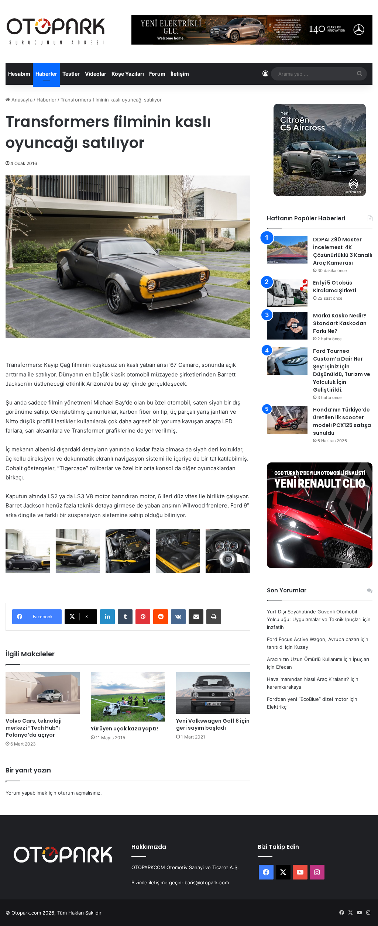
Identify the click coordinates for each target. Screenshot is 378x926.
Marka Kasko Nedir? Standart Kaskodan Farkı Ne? (340, 323)
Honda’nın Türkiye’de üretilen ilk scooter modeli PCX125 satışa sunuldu (342, 421)
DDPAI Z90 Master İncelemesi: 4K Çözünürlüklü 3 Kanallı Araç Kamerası (342, 251)
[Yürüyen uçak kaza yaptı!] (128, 697)
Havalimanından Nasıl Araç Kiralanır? (308, 679)
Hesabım (19, 73)
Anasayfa (21, 100)
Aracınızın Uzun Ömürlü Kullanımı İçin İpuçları (318, 659)
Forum (157, 73)
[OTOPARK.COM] (56, 31)
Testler (71, 73)
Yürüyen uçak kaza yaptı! (124, 728)
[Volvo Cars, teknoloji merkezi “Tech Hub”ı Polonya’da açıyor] (43, 693)
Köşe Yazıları (127, 73)
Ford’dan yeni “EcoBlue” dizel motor (307, 699)
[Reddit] (160, 616)
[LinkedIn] (107, 616)
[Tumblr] (125, 616)
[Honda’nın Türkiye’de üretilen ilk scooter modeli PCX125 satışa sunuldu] (287, 420)
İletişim (180, 73)
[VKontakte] (178, 616)
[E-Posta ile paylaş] (196, 616)
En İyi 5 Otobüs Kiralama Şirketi (334, 286)
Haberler (46, 73)
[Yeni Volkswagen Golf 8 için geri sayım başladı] (213, 693)
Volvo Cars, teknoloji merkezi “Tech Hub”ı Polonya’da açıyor (34, 728)
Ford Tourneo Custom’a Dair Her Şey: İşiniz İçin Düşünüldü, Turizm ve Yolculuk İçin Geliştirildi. (341, 370)
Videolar (95, 73)
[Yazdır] (213, 616)
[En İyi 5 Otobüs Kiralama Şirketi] (287, 293)
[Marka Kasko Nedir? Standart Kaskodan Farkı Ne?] (287, 326)
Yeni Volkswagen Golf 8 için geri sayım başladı (213, 724)
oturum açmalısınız (79, 793)
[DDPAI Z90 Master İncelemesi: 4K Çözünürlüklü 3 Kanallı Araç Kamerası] (287, 250)
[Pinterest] (142, 616)
